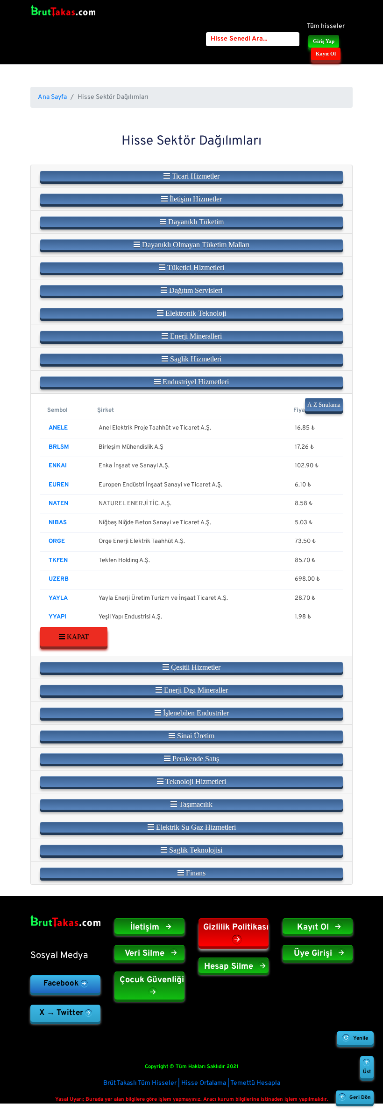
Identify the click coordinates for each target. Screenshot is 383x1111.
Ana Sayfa (52, 97)
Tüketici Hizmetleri (194, 267)
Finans (195, 873)
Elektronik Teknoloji (194, 313)
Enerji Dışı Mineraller (195, 690)
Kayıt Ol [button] (326, 53)
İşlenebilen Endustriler (195, 713)
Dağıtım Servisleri (194, 290)
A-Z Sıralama (323, 404)
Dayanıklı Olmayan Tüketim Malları (194, 245)
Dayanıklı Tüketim (195, 222)
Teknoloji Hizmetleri (194, 781)
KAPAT (77, 636)
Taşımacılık (195, 804)
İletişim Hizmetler (195, 199)
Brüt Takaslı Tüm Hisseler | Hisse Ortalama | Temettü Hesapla (191, 1083)
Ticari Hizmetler (195, 176)
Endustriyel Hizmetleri (195, 382)
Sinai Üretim (194, 736)
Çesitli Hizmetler (194, 667)
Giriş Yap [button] (323, 41)
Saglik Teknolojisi (194, 850)
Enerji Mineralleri (195, 336)
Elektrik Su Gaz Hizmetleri (195, 827)
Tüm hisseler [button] (326, 26)
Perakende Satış (194, 759)
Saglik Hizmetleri (194, 359)
